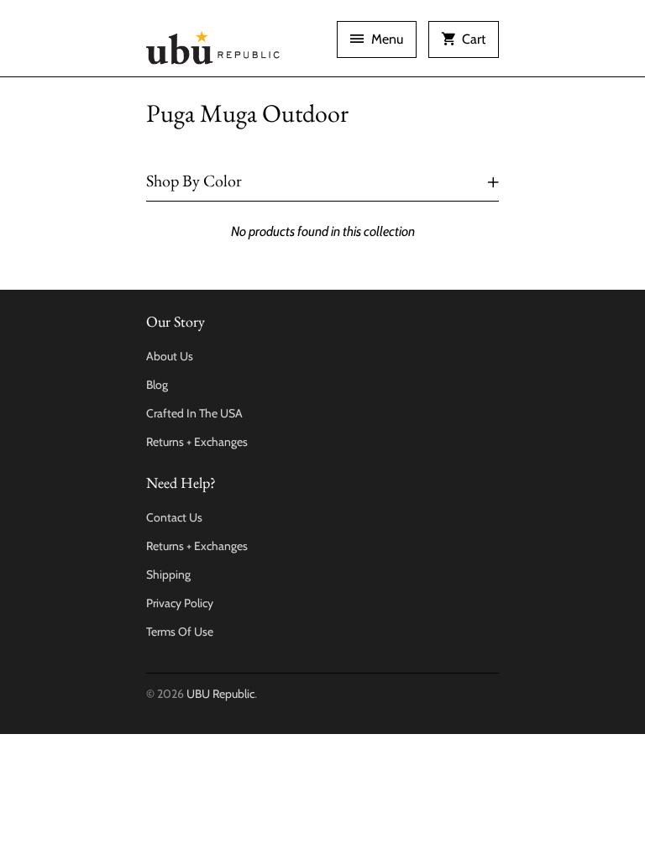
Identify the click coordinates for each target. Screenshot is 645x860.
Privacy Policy (179, 603)
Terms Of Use (179, 631)
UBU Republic (220, 693)
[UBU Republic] (213, 44)
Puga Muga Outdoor (247, 113)
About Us (169, 356)
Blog (157, 384)
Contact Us (174, 517)
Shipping (168, 574)
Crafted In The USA (194, 413)
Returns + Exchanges (197, 441)
